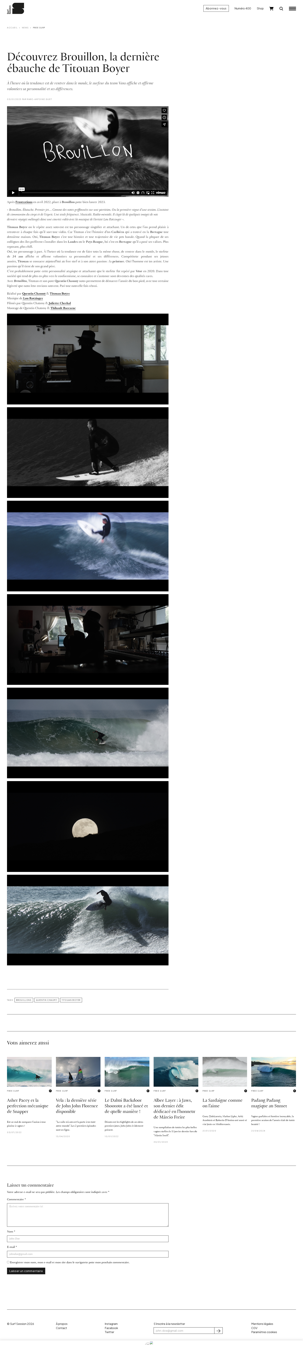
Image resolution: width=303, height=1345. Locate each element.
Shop (260, 8)
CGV (254, 1328)
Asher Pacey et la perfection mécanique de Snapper (27, 1106)
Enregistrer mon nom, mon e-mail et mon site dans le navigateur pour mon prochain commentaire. (70, 1262)
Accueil (12, 27)
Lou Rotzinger (32, 298)
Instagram (111, 1324)
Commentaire (15, 1199)
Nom (10, 1231)
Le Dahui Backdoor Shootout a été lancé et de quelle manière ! (126, 1106)
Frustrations (23, 202)
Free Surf (39, 27)
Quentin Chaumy (34, 293)
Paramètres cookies (264, 1332)
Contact (61, 1328)
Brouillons (24, 1000)
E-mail (11, 1247)
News (25, 27)
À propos (62, 1324)
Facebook (111, 1328)
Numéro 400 (242, 8)
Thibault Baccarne (63, 308)
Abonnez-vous (216, 8)
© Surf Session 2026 (20, 1324)
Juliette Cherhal (60, 303)
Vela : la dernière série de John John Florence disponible (77, 1106)
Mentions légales (262, 1324)
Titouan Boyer (60, 293)
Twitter (109, 1332)
